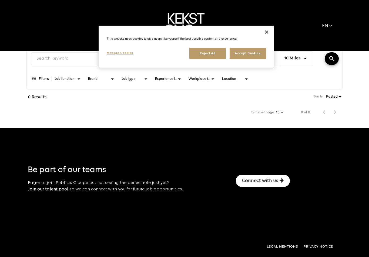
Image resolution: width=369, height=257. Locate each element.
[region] (186, 47)
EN (325, 25)
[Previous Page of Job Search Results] (324, 112)
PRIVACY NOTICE (318, 246)
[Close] (267, 32)
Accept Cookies (248, 53)
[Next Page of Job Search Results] (335, 112)
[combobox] (296, 58)
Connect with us (260, 180)
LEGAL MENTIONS (282, 246)
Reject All (207, 53)
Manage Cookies (120, 53)
